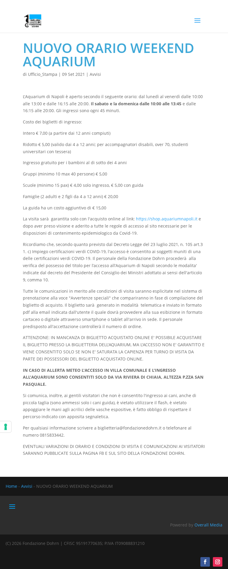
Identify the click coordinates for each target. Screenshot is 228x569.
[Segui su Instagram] (217, 562)
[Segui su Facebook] (205, 562)
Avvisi (95, 74)
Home (11, 486)
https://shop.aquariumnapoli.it (166, 219)
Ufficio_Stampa (42, 74)
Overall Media (208, 525)
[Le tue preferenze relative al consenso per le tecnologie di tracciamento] (5, 426)
